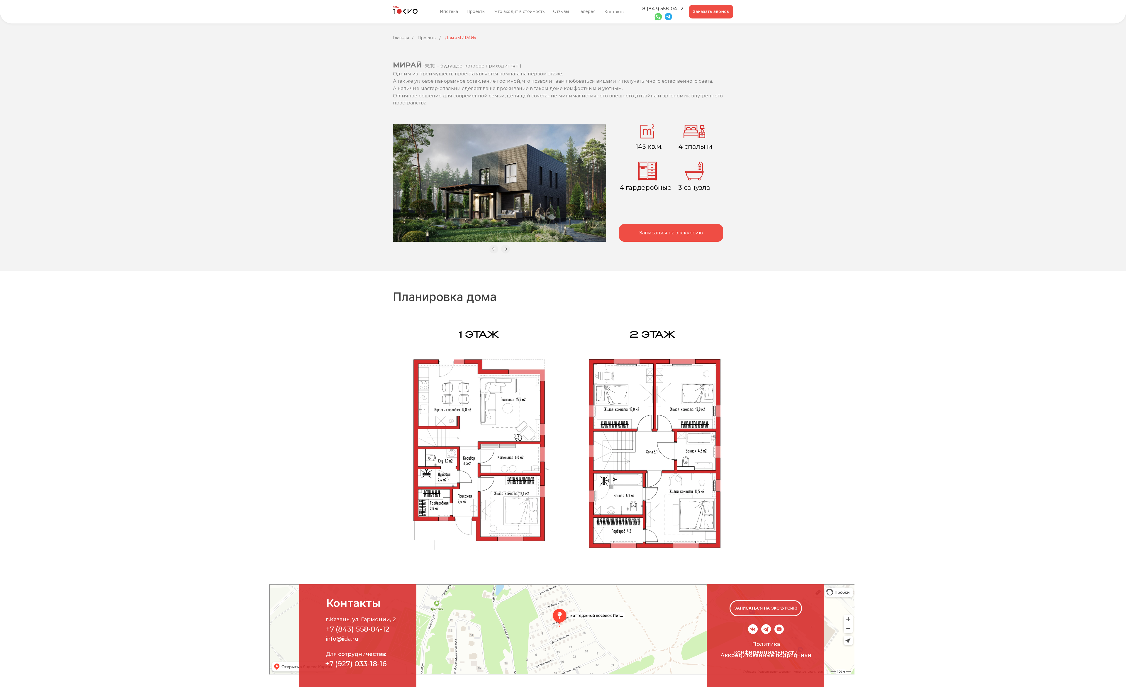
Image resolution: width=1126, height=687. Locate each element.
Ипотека (449, 11)
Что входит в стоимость (519, 11)
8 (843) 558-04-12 (663, 8)
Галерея (587, 11)
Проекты (476, 11)
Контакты (614, 11)
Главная (401, 37)
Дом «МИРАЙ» (460, 37)
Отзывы (561, 11)
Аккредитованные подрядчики (765, 655)
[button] (711, 11)
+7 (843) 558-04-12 (357, 629)
